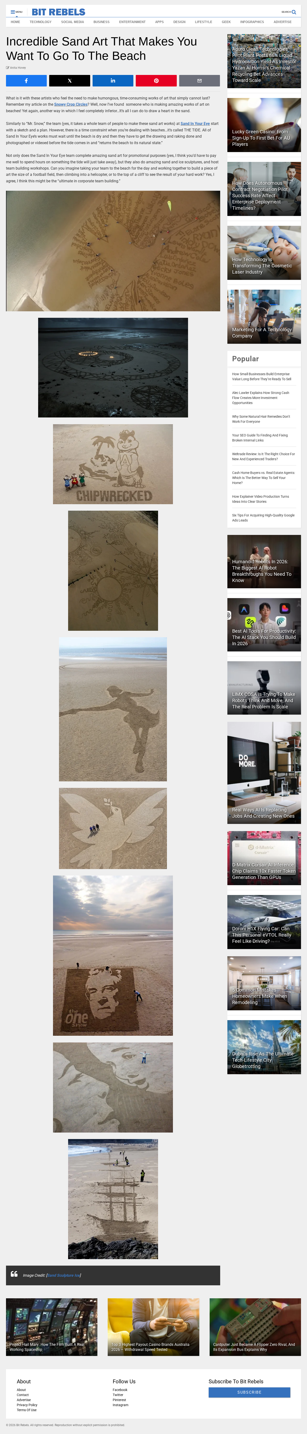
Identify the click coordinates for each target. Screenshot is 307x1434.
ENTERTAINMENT (132, 22)
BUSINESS (102, 22)
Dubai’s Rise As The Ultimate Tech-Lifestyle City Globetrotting (263, 1060)
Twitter (118, 1395)
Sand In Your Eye (195, 123)
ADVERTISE (283, 22)
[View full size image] (113, 251)
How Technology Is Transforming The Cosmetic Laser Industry (262, 266)
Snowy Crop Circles (71, 104)
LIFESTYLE (203, 22)
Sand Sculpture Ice (63, 1275)
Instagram (120, 1405)
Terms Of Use (26, 1410)
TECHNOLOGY (41, 22)
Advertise (24, 1400)
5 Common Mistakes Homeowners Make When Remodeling (259, 996)
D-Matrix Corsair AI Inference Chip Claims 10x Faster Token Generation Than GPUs (264, 871)
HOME (15, 22)
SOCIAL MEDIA (72, 22)
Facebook (120, 1390)
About (21, 1390)
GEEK (226, 22)
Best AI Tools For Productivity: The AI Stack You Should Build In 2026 (264, 637)
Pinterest (119, 1400)
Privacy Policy (27, 1405)
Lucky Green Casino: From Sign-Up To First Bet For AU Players (261, 138)
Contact (23, 1395)
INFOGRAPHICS (252, 22)
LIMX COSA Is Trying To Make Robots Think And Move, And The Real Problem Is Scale (263, 700)
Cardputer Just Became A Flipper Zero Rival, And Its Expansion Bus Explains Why (254, 1347)
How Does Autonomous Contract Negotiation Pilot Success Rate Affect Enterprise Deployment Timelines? (260, 195)
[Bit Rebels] (56, 13)
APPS (159, 22)
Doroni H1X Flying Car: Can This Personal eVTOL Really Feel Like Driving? (261, 935)
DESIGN (179, 22)
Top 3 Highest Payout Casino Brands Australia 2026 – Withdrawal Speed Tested (150, 1347)
